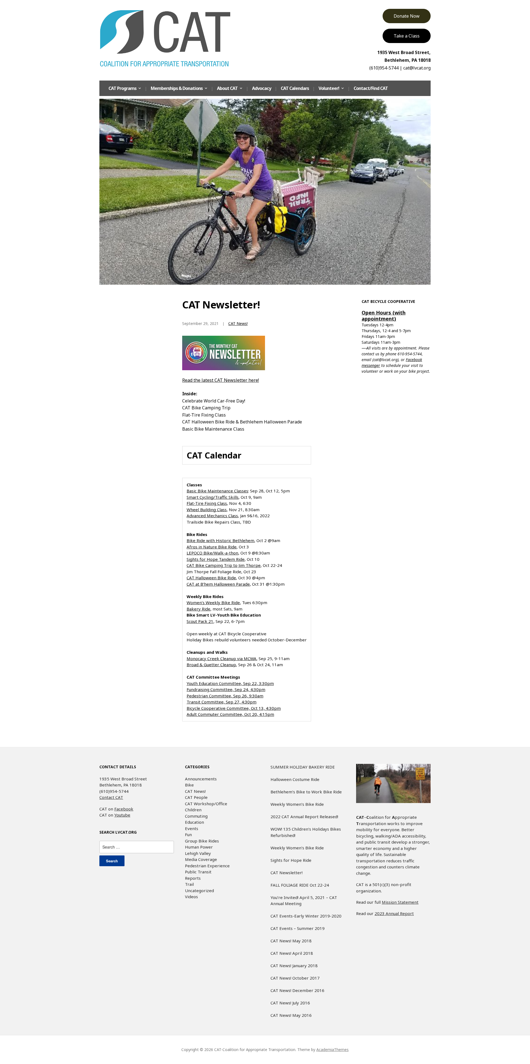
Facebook (123, 809)
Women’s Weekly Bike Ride (213, 602)
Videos (191, 896)
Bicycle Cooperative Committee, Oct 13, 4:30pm (234, 708)
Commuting (196, 816)
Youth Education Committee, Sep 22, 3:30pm (230, 683)
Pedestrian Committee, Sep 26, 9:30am (225, 695)
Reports (193, 878)
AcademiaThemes (332, 1049)
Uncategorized (199, 890)
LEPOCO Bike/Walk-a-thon (212, 553)
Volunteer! (329, 88)
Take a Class (407, 36)
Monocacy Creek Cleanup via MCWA (221, 658)
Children (193, 809)
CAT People (196, 797)
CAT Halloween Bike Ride (211, 577)
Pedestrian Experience (207, 865)
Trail (189, 884)
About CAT (227, 88)
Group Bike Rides (202, 841)
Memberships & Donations (177, 88)
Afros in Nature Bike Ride (212, 547)
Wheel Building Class (207, 509)
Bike (189, 785)
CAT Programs (122, 88)
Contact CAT (111, 797)
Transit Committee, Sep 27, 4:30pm (221, 702)
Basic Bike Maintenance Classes (217, 491)
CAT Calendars (295, 88)
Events (191, 828)
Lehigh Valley (198, 853)
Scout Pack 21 (200, 621)
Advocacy (261, 88)
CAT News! (238, 323)
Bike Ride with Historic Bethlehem (220, 540)
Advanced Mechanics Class (212, 515)
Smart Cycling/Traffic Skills (213, 497)
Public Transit (198, 871)
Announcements (201, 779)
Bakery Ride (198, 609)
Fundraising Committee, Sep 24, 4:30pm (226, 689)
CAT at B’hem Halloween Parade (218, 584)
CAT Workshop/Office (206, 803)
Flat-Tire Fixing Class (207, 503)
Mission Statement (400, 902)
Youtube (122, 815)
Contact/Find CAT (371, 88)
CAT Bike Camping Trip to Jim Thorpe (224, 565)
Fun (188, 834)
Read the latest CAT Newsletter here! (220, 380)
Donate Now (407, 16)
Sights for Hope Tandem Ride (216, 559)
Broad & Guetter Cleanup (211, 664)
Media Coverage (201, 859)
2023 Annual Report (394, 913)
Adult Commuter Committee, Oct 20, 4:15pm (230, 714)
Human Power (199, 847)
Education (194, 822)
